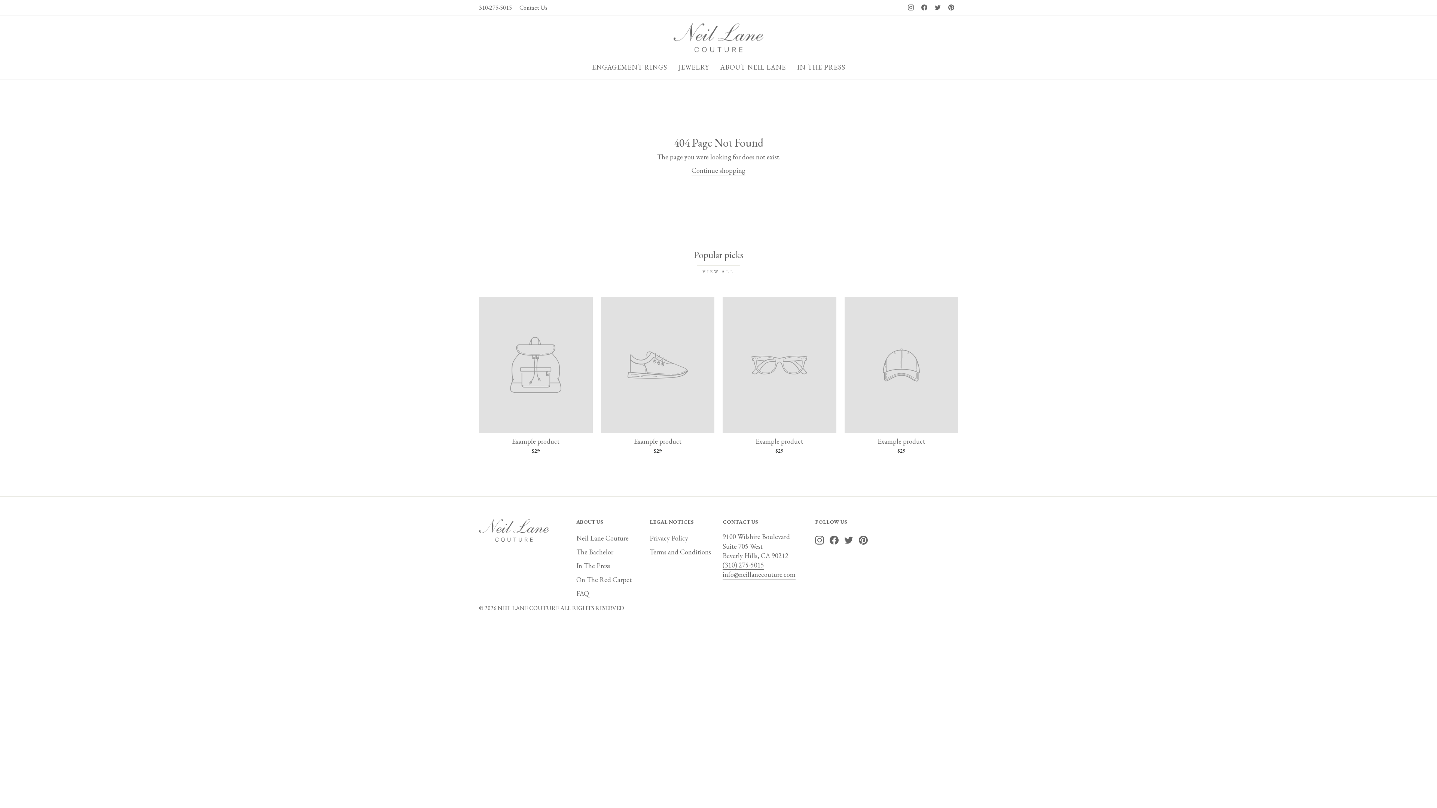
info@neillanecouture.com (759, 574)
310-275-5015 (495, 8)
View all (718, 272)
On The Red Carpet (604, 579)
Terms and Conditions (680, 552)
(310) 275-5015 (743, 565)
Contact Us (533, 8)
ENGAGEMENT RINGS (629, 67)
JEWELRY (693, 67)
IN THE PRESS (821, 67)
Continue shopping (718, 170)
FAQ (582, 593)
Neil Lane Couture (602, 538)
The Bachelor (594, 552)
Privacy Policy (669, 538)
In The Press (593, 565)
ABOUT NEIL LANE (753, 67)
